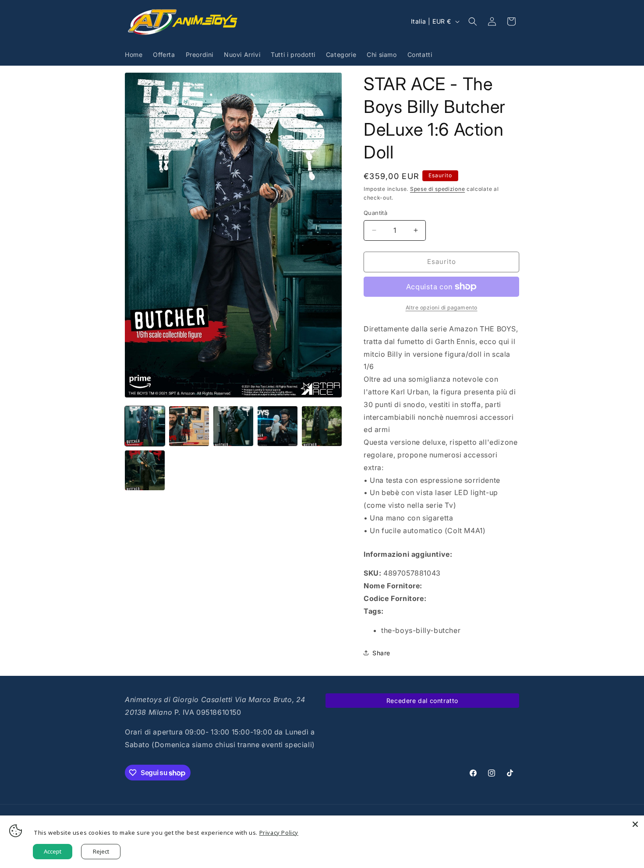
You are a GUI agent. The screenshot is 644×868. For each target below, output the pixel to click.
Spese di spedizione (437, 189)
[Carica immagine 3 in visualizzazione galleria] (233, 426)
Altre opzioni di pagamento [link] (442, 307)
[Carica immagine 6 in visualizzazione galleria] (145, 470)
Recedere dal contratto (422, 700)
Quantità (375, 212)
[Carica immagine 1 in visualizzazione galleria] (145, 426)
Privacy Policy (278, 832)
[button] (472, 21)
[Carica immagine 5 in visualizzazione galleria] (322, 426)
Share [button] (381, 653)
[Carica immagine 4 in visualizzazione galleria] (277, 426)
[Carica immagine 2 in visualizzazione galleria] (189, 426)
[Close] (635, 824)
